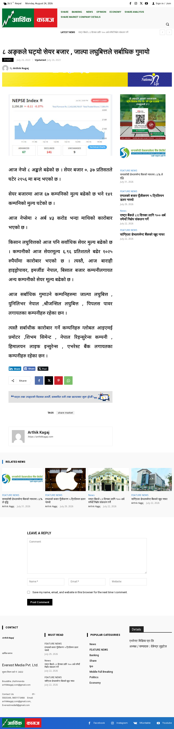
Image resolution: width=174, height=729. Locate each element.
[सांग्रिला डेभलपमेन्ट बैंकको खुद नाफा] (151, 479)
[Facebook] (130, 3)
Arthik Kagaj (21, 68)
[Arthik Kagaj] (6, 68)
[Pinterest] (58, 380)
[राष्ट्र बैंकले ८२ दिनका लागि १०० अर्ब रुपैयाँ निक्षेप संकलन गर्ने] (108, 479)
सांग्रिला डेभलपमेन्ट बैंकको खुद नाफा (93, 32)
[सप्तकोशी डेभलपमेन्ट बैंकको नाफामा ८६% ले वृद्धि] (143, 154)
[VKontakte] (135, 723)
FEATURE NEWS (128, 170)
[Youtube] (146, 3)
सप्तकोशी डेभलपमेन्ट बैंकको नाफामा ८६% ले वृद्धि (22, 500)
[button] (167, 24)
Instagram (122, 723)
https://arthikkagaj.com (40, 436)
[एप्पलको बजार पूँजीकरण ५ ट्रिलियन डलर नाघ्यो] (65, 479)
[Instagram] (135, 3)
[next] (169, 32)
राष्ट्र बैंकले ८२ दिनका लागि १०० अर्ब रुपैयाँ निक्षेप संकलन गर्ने (143, 217)
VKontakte (145, 723)
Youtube (167, 723)
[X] (141, 3)
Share (8, 59)
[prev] (162, 32)
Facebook (99, 723)
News (123, 211)
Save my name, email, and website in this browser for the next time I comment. (80, 592)
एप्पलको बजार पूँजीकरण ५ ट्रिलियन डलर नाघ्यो (65, 500)
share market (65, 412)
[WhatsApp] (68, 380)
